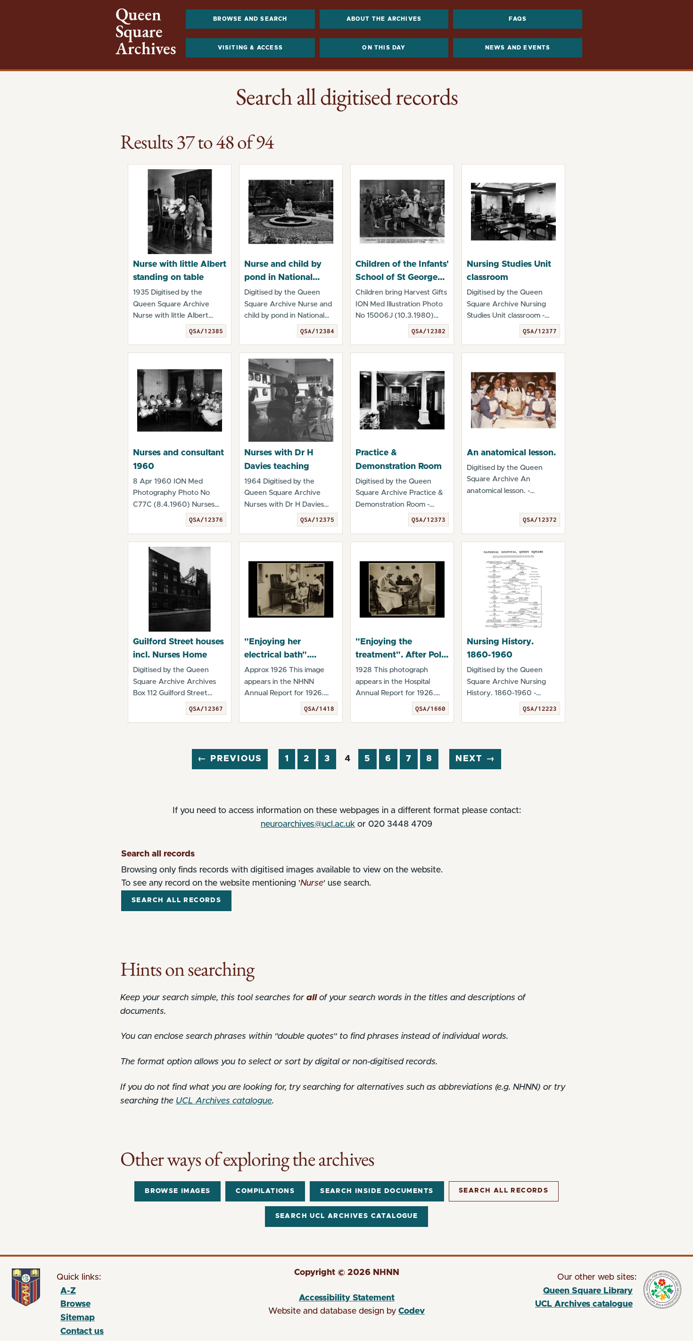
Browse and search (250, 19)
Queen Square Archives (146, 31)
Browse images (177, 1191)
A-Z (68, 1291)
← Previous (230, 759)
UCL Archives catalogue (224, 1101)
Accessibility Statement (347, 1298)
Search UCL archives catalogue (346, 1216)
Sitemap (77, 1318)
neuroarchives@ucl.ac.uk (308, 824)
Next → (475, 759)
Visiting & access (250, 47)
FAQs (518, 19)
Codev (411, 1311)
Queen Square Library (547, 1292)
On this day (383, 47)
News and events (518, 47)
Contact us (82, 1331)
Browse (75, 1304)
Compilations (265, 1191)
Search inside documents (376, 1191)
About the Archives (384, 19)
